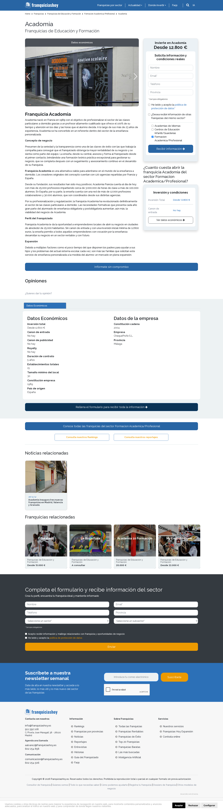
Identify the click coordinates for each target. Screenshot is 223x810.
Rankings (79, 726)
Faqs (174, 5)
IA (194, 5)
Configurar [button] (209, 805)
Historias (79, 752)
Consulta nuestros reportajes (141, 437)
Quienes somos (60, 785)
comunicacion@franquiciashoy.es (44, 759)
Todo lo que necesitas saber (84, 785)
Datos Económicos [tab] (36, 305)
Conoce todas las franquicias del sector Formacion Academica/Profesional (111, 426)
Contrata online (171, 736)
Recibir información (169, 148)
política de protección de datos (66, 638)
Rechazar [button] (193, 805)
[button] (135, 76)
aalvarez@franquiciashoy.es (40, 745)
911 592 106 (32, 729)
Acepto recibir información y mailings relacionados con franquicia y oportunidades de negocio (76, 634)
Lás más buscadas (129, 752)
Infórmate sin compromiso (111, 266)
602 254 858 (32, 748)
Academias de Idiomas (168, 125)
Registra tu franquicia (140, 785)
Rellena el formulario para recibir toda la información (110, 407)
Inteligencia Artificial (129, 757)
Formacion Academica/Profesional (168, 138)
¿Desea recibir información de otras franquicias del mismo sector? (171, 116)
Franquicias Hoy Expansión (178, 731)
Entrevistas (80, 747)
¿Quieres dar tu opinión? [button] (38, 293)
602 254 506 (32, 762)
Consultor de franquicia (39, 785)
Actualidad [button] (134, 5)
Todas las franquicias (130, 726)
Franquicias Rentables (130, 731)
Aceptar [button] (179, 805)
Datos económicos (82, 42)
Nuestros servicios (173, 726)
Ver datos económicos (169, 220)
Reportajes (80, 741)
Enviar (112, 646)
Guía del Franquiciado (86, 757)
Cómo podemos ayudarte (114, 785)
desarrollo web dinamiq (189, 794)
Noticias (78, 736)
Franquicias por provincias (88, 731)
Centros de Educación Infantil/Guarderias (167, 131)
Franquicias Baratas (129, 747)
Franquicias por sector (109, 5)
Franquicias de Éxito (129, 736)
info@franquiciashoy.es (38, 725)
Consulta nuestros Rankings (82, 437)
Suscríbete (174, 677)
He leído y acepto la (169, 106)
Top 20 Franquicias (129, 741)
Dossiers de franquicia (164, 785)
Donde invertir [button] (156, 5)
